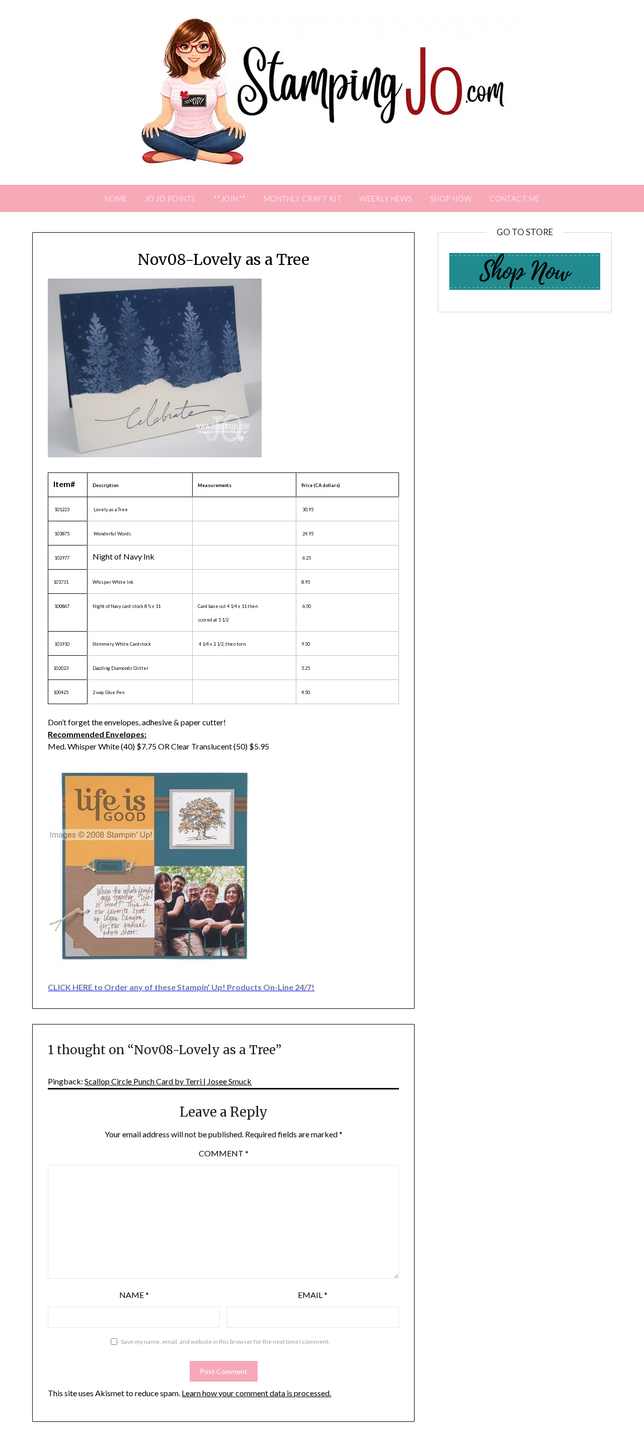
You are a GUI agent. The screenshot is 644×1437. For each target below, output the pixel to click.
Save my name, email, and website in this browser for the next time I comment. (225, 1341)
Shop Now (451, 198)
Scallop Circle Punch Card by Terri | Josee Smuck (168, 1081)
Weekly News (386, 198)
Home (116, 198)
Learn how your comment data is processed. (256, 1393)
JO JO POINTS (170, 198)
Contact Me (515, 198)
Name (134, 1294)
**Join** (229, 198)
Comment (224, 1153)
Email (313, 1294)
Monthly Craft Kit (303, 198)
